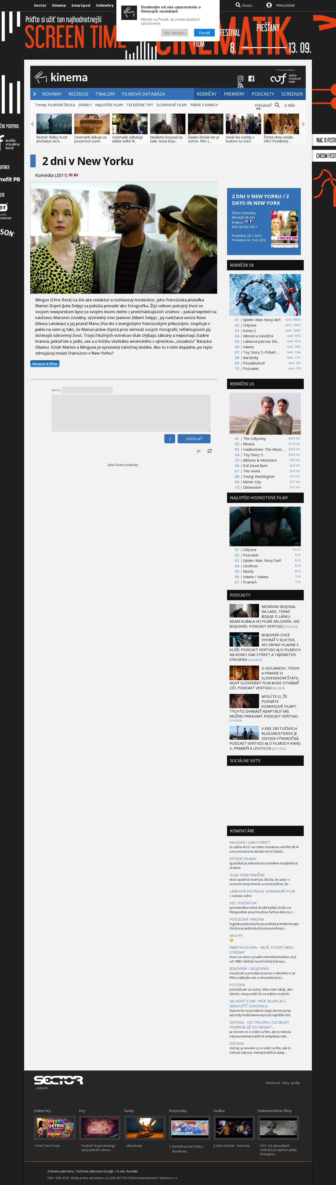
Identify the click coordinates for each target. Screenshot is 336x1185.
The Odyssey (254, 438)
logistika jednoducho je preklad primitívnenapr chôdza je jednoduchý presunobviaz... (264, 926)
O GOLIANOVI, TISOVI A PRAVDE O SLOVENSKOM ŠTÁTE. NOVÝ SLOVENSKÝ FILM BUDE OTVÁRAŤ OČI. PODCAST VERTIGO (264, 678)
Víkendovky (134, 1146)
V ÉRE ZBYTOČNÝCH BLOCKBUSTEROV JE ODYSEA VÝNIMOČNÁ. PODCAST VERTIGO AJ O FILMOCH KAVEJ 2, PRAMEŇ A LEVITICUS (264, 738)
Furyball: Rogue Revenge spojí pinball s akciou (98, 1148)
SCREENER (292, 94)
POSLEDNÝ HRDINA (246, 919)
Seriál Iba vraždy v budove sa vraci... (240, 139)
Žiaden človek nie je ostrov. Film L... (203, 139)
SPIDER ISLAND (242, 858)
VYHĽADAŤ (263, 105)
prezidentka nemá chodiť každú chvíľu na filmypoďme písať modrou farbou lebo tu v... (262, 909)
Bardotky (251, 357)
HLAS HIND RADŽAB (246, 874)
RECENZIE (78, 94)
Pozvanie (251, 368)
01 (198, 451)
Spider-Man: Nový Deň (262, 560)
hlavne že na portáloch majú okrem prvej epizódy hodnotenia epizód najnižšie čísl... (260, 1012)
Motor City (252, 481)
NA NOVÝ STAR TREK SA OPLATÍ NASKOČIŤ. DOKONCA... (257, 1003)
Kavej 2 (249, 330)
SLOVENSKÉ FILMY (171, 105)
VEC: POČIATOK (243, 902)
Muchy (248, 571)
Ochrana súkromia (60, 1171)
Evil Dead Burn (255, 465)
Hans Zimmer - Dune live (233, 1146)
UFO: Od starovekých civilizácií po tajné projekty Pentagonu (278, 1150)
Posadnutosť (254, 363)
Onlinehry (105, 5)
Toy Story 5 (253, 454)
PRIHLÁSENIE (285, 5)
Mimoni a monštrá (258, 335)
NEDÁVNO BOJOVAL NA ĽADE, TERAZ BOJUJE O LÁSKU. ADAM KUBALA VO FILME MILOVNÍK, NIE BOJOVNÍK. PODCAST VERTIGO (264, 616)
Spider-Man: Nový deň (262, 319)
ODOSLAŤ (194, 438)
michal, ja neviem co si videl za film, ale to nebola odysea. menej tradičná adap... (260, 1050)
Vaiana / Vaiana (255, 576)
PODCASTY (263, 94)
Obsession (252, 487)
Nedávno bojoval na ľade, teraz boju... (166, 139)
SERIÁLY (85, 105)
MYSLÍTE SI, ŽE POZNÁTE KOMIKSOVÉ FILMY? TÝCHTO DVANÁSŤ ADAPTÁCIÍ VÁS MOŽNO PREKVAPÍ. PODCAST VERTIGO (263, 706)
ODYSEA (236, 1043)
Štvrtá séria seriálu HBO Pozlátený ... (278, 139)
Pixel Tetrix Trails (48, 1146)
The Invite (251, 470)
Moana (248, 443)
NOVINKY (51, 94)
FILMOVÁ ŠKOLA (61, 105)
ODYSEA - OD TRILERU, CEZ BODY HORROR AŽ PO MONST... (259, 1025)
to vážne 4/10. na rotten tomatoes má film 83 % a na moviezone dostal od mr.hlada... (264, 849)
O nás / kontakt (127, 1171)
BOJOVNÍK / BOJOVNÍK (249, 968)
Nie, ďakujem (174, 32)
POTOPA (237, 984)
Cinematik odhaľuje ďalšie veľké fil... (127, 139)
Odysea (249, 325)
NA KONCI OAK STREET (249, 842)
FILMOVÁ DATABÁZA (143, 94)
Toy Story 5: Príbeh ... (261, 352)
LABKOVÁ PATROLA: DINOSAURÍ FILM (262, 891)
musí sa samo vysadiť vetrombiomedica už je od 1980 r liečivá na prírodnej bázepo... (262, 959)
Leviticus (250, 565)
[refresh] (209, 451)
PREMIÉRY (234, 94)
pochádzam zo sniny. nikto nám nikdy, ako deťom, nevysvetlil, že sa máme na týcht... (261, 991)
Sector (40, 5)
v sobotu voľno (240, 895)
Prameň (250, 582)
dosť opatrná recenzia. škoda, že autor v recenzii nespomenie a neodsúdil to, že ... (260, 881)
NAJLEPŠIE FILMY (109, 105)
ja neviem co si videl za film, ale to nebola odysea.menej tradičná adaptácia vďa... (260, 1034)
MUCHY (236, 935)
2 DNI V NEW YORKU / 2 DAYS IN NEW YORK (260, 199)
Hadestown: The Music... (263, 449)
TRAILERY (105, 94)
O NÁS (289, 105)
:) (170, 438)
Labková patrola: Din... (261, 341)
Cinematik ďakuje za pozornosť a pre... (90, 139)
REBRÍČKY (207, 94)
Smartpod (80, 5)
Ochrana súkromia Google (94, 1171)
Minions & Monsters (260, 460)
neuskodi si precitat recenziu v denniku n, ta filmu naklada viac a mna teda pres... (262, 975)
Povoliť (204, 32)
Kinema (59, 5)
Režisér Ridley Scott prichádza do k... (52, 139)
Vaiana (248, 346)
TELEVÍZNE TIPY (140, 105)
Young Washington (259, 476)
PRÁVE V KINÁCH (204, 105)
